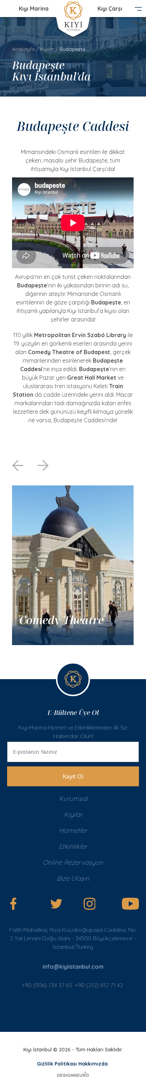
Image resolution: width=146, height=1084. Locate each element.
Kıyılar (47, 49)
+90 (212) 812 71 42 (99, 985)
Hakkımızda (93, 1064)
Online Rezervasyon (73, 862)
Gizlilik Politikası (57, 1064)
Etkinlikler (73, 846)
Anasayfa (23, 49)
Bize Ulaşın (73, 878)
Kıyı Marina (34, 8)
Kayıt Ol (73, 776)
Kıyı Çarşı (109, 8)
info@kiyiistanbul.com (73, 966)
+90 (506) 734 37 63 (47, 985)
